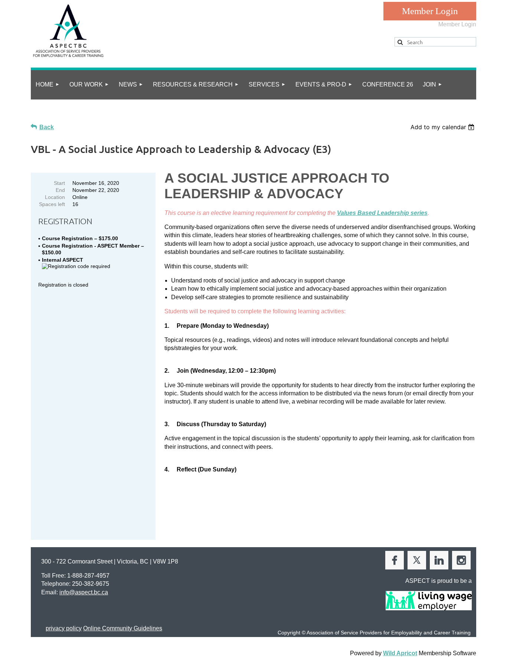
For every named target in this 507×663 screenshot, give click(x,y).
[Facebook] (394, 560)
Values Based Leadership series (382, 213)
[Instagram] (461, 560)
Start (59, 183)
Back (46, 127)
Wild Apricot (400, 653)
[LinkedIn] (439, 560)
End (60, 190)
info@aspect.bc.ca (83, 592)
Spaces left (52, 204)
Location (55, 197)
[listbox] (443, 127)
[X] (417, 560)
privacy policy (64, 628)
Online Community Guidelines (122, 628)
